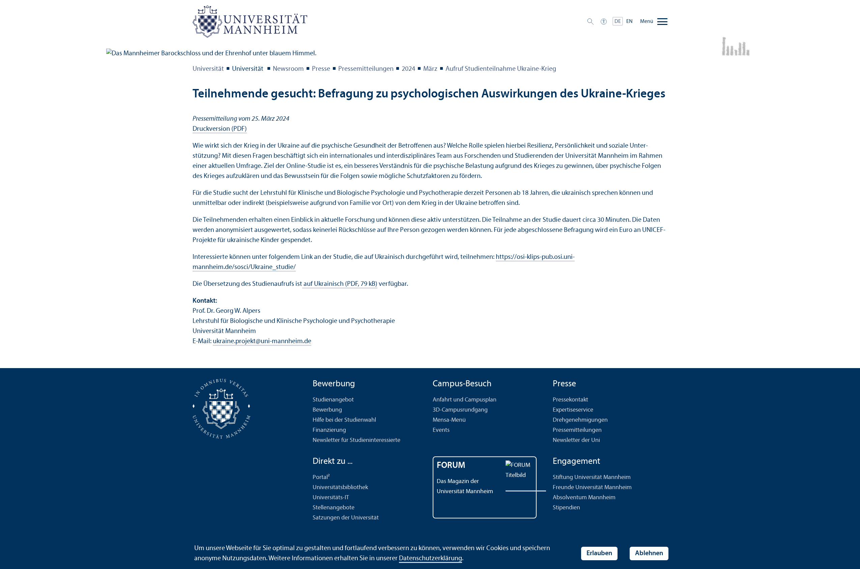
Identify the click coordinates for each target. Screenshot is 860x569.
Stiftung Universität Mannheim (592, 477)
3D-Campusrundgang (460, 410)
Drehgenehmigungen (580, 420)
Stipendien (566, 508)
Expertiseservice (573, 410)
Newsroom (288, 69)
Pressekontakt (570, 400)
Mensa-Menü (449, 420)
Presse (321, 69)
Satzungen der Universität (346, 518)
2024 (408, 69)
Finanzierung (329, 430)
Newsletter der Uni (576, 440)
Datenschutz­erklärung (430, 558)
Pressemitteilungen (366, 69)
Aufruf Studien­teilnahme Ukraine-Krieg (501, 69)
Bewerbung (327, 410)
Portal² (321, 477)
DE (617, 21)
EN (629, 21)
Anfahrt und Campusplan (464, 400)
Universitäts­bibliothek (340, 487)
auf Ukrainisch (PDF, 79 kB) (339, 284)
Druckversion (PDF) (220, 129)
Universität (208, 69)
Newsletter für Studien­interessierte (356, 440)
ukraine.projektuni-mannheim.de (262, 341)
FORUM (451, 465)
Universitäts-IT (331, 498)
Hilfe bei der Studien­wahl (344, 420)
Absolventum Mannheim (584, 498)
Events (441, 430)
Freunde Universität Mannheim (592, 487)
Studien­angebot (333, 400)
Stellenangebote (333, 508)
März (430, 69)
